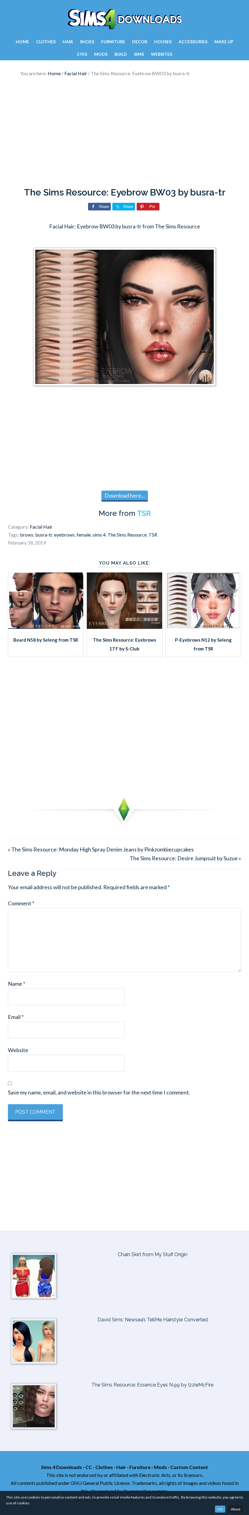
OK (220, 1509)
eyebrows (64, 534)
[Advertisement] (124, 132)
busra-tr (43, 534)
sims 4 (99, 534)
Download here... (124, 495)
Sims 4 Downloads (124, 19)
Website (18, 1050)
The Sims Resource (127, 534)
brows (26, 534)
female (84, 534)
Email (16, 1016)
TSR (144, 513)
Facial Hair (41, 527)
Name (16, 983)
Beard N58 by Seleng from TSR (45, 640)
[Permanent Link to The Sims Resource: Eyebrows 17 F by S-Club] (124, 626)
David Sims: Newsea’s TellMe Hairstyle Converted (152, 1320)
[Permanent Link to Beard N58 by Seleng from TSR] (45, 626)
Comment (21, 903)
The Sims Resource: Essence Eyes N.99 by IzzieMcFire (152, 1385)
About (235, 1509)
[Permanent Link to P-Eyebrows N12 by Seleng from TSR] (203, 626)
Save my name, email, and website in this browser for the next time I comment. (99, 1092)
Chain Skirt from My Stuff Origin (152, 1254)
